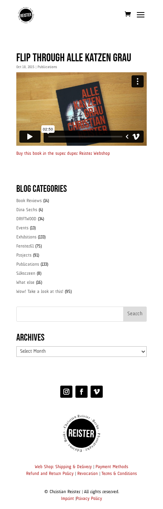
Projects (23, 255)
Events (22, 228)
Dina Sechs (26, 210)
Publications (47, 67)
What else (25, 282)
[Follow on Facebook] (81, 392)
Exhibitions (26, 237)
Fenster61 (25, 246)
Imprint (67, 499)
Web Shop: (44, 467)
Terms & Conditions (119, 474)
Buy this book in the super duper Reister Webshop (63, 153)
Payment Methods (112, 467)
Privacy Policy (89, 499)
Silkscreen (25, 273)
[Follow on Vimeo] (97, 392)
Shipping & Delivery (73, 467)
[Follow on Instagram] (66, 392)
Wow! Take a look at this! (39, 292)
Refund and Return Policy (50, 474)
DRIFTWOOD (26, 219)
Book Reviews (29, 201)
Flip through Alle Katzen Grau (73, 58)
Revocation (87, 474)
